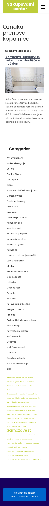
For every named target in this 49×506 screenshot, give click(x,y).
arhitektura (11, 378)
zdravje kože (37, 459)
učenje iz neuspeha (14, 439)
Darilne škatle (14, 174)
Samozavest (19, 430)
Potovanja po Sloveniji (18, 304)
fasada (22, 394)
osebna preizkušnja (30, 414)
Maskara (11, 266)
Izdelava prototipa (17, 217)
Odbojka (11, 282)
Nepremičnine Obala (18, 271)
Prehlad (11, 314)
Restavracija (13, 325)
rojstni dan (22, 426)
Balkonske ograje (16, 163)
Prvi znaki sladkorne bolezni (21, 320)
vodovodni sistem (20, 447)
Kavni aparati (14, 228)
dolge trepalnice (12, 394)
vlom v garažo (12, 443)
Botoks (10, 168)
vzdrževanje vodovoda (15, 451)
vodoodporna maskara (31, 443)
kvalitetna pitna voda (28, 406)
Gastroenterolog (16, 201)
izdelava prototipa (13, 406)
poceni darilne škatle (14, 418)
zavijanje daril (26, 459)
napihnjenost (11, 414)
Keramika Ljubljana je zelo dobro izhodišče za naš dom (23, 60)
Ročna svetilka (14, 336)
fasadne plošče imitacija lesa (17, 398)
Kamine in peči (14, 222)
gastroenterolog (35, 398)
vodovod (10, 447)
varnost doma (27, 439)
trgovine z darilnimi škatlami (29, 435)
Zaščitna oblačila (16, 358)
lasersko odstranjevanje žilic (17, 410)
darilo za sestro (12, 390)
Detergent (12, 179)
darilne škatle (27, 386)
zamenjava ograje (13, 459)
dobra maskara (24, 390)
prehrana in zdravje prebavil (17, 422)
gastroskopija (12, 402)
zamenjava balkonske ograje (17, 455)
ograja (20, 414)
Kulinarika (12, 249)
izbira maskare (23, 402)
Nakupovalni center (20, 6)
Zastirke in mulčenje (17, 363)
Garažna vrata (14, 195)
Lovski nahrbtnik (15, 260)
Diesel (10, 185)
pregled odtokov (28, 418)
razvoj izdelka (12, 426)
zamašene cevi (29, 451)
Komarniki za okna (16, 239)
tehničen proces (12, 435)
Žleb (9, 368)
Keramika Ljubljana (19, 50)
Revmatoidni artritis (17, 331)
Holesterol (12, 206)
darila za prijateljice (14, 386)
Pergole (11, 293)
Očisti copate (14, 276)
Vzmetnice (12, 352)
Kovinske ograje (15, 244)
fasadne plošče (31, 394)
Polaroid (11, 298)
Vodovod (11, 341)
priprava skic (33, 422)
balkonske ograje (13, 382)
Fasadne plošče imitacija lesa (22, 190)
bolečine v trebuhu (27, 382)
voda (20, 443)
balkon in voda (27, 378)
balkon (18, 378)
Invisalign (11, 212)
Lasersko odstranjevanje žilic (22, 255)
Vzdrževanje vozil (16, 347)
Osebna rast (13, 287)
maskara (31, 410)
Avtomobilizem (15, 158)
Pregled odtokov (15, 309)
